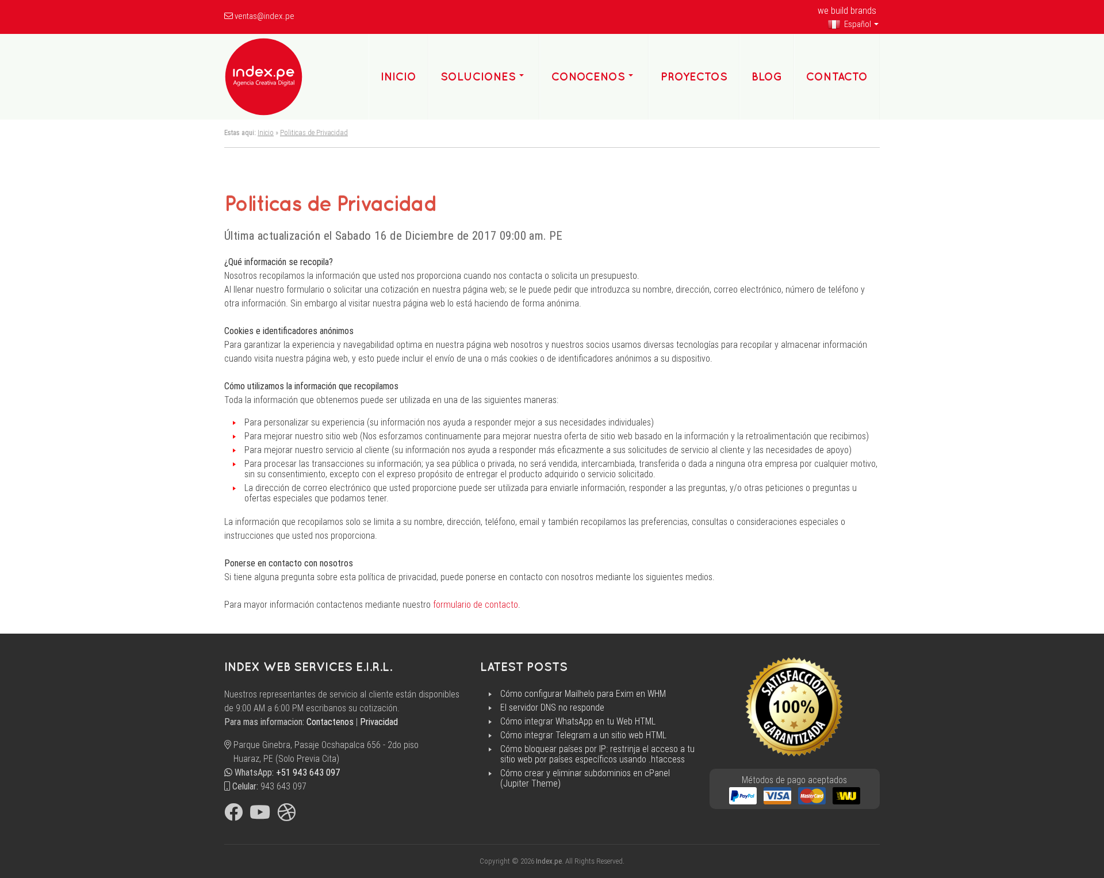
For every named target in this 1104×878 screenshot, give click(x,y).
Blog (767, 76)
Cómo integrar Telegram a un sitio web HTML (583, 735)
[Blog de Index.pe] (286, 815)
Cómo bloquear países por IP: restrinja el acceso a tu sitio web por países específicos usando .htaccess (597, 754)
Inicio (266, 132)
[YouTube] (260, 815)
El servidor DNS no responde (552, 708)
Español (856, 24)
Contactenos (330, 721)
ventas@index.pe (264, 16)
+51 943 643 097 (308, 772)
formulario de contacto (475, 604)
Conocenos (588, 76)
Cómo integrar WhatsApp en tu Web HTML (578, 721)
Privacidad (379, 721)
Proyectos (694, 76)
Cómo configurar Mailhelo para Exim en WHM (583, 694)
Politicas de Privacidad (314, 132)
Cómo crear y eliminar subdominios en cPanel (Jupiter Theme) (585, 778)
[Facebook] (233, 815)
